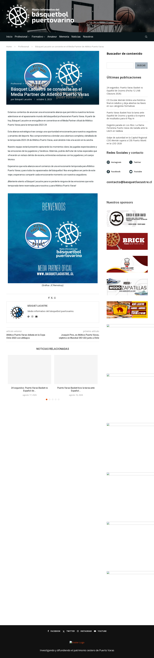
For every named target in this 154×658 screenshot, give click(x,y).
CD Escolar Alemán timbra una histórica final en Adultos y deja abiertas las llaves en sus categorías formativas (126, 103)
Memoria (64, 36)
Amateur (52, 36)
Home (9, 46)
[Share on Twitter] (52, 297)
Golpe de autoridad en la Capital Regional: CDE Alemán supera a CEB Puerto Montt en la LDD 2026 (127, 140)
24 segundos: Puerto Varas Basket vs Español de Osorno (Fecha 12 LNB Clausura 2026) (125, 90)
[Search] (146, 36)
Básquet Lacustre (23, 99)
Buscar (141, 65)
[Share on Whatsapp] (55, 297)
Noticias (76, 36)
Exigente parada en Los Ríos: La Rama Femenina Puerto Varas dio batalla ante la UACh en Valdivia (127, 128)
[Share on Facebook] (48, 297)
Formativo (37, 36)
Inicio (9, 36)
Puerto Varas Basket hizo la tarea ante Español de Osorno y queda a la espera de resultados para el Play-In (126, 115)
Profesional (21, 36)
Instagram (116, 162)
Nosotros (88, 36)
